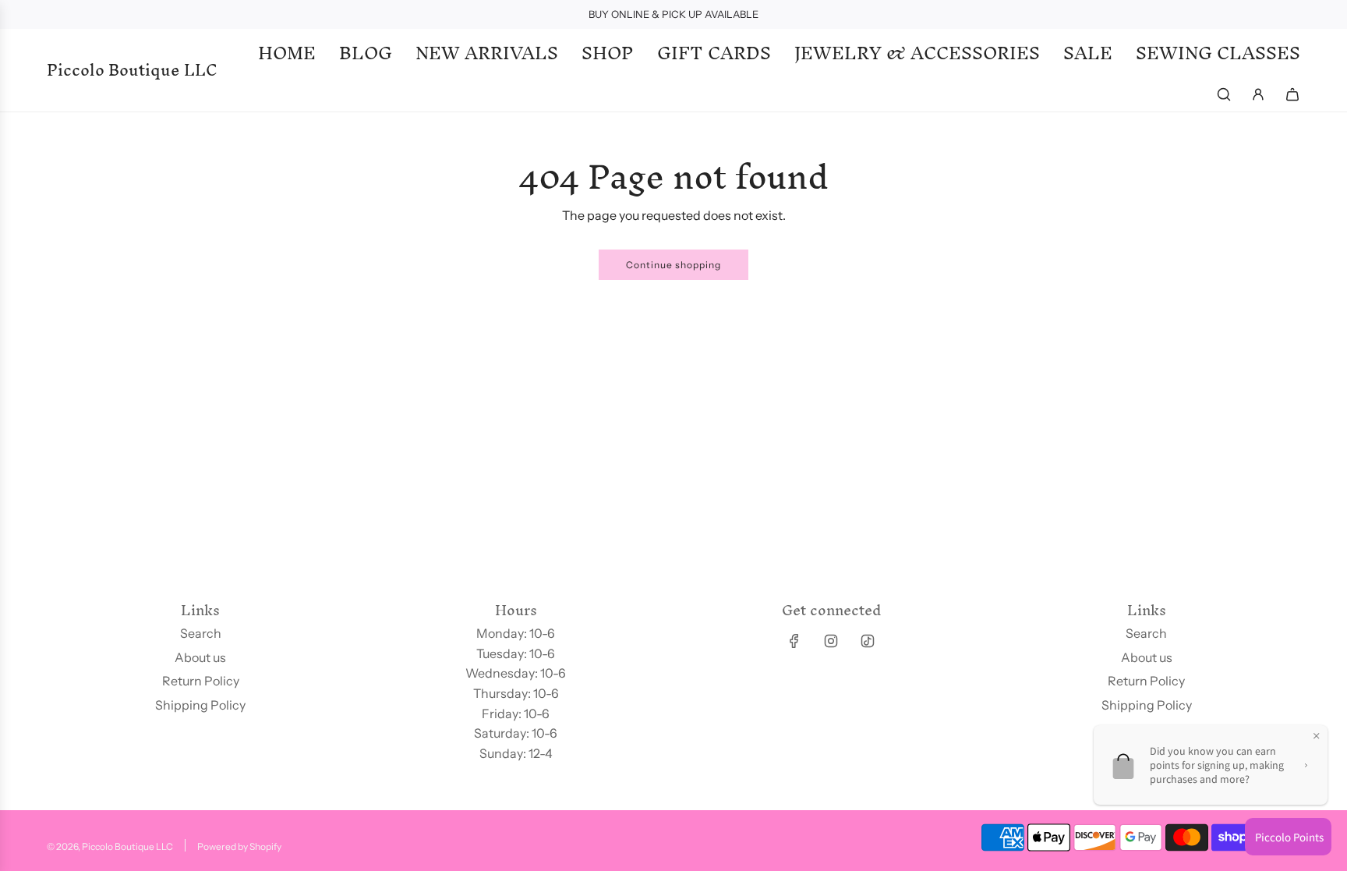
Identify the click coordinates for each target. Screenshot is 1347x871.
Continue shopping (673, 265)
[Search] (1224, 94)
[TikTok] (867, 641)
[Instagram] (831, 641)
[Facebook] (794, 641)
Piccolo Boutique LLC (132, 70)
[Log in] (1258, 94)
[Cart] (1292, 94)
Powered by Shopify (239, 846)
